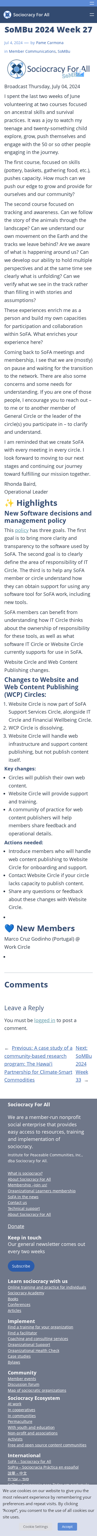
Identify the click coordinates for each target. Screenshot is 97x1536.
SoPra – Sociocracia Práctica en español (43, 1467)
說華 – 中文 (17, 1473)
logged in (44, 1020)
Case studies (19, 1356)
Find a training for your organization (40, 1327)
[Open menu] (92, 3)
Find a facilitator (22, 1332)
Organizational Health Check (33, 1350)
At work (14, 1403)
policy (22, 530)
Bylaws (14, 1362)
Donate (16, 1226)
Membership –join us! (27, 1184)
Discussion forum (23, 1384)
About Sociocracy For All (29, 1179)
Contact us (17, 1202)
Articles (14, 1310)
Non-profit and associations (33, 1433)
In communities (22, 1415)
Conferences (19, 1304)
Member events (22, 1378)
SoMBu (64, 51)
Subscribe (21, 1266)
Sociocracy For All (29, 1104)
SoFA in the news (23, 1196)
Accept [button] (67, 1526)
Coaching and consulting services (38, 1338)
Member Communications (32, 51)
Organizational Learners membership (42, 1190)
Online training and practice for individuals (47, 1287)
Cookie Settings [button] (35, 1526)
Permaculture (20, 1421)
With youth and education (31, 1427)
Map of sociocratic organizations (37, 1390)
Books (13, 1298)
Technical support (24, 1208)
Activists (15, 1439)
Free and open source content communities (47, 1445)
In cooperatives (21, 1409)
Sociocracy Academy (26, 1292)
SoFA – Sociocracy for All (29, 1461)
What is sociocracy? (25, 1173)
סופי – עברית (18, 1478)
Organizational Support (29, 1344)
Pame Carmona (50, 42)
